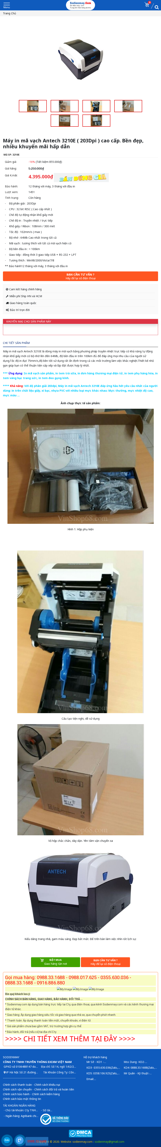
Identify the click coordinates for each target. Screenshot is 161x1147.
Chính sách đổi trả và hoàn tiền (54, 1089)
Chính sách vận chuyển (17, 1089)
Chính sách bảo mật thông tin (22, 1099)
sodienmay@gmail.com (109, 1141)
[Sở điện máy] (80, 5)
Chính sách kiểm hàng (46, 1094)
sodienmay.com (82, 1141)
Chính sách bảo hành (16, 1094)
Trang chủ (9, 13)
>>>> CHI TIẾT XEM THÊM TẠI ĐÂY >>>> (70, 1038)
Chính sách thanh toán (17, 1085)
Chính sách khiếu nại (47, 1085)
